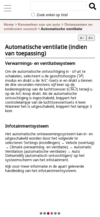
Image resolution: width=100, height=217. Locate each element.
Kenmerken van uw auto (39, 24)
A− (82, 37)
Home (9, 24)
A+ (90, 37)
